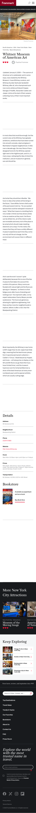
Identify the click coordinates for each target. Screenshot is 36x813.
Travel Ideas (7, 705)
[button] (33, 3)
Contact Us (7, 729)
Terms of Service (7, 804)
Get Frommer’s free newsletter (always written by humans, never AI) (18, 9)
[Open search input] (29, 3)
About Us (6, 724)
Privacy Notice (7, 800)
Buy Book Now (20, 500)
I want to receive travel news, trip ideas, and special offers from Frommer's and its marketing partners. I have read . (18, 777)
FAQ (4, 734)
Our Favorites (8, 715)
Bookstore (7, 719)
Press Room (7, 739)
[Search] (31, 693)
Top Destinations (9, 700)
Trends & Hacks (8, 710)
